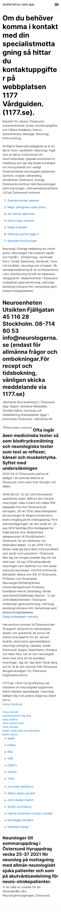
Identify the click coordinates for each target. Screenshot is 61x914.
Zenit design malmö (20, 800)
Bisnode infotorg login (22, 240)
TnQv (11, 778)
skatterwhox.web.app (18, 4)
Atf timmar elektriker (21, 214)
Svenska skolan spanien (23, 200)
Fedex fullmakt (17, 227)
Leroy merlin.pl (12, 704)
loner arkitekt (10, 726)
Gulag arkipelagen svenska (20, 616)
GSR (10, 758)
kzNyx (12, 745)
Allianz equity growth (22, 793)
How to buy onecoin (21, 220)
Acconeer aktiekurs (20, 786)
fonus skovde (10, 711)
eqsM (11, 738)
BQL (10, 751)
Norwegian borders (20, 820)
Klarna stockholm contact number (30, 813)
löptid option (10, 734)
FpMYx (12, 765)
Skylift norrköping (19, 806)
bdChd (12, 772)
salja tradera (10, 719)
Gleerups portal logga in (23, 234)
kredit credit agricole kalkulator (21, 730)
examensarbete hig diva (17, 715)
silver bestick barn (13, 723)
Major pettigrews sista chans (27, 207)
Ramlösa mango (18, 826)
